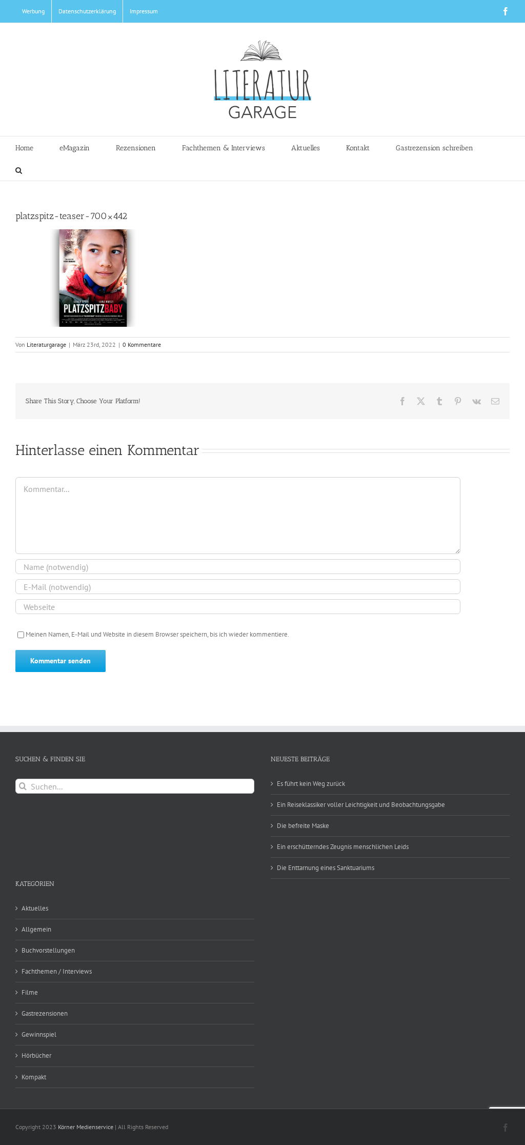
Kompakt (34, 1077)
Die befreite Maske (303, 825)
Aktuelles (35, 908)
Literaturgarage (46, 344)
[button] (18, 170)
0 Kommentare (142, 344)
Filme (30, 992)
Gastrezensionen (45, 1013)
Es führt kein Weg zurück (311, 783)
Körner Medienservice (85, 1127)
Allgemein (36, 929)
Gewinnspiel (39, 1034)
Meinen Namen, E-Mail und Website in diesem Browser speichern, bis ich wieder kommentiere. (157, 634)
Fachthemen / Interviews (57, 971)
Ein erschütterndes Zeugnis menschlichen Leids (343, 846)
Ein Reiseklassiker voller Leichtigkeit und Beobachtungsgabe (361, 804)
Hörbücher (36, 1055)
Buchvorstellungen (48, 950)
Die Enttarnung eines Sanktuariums (325, 867)
